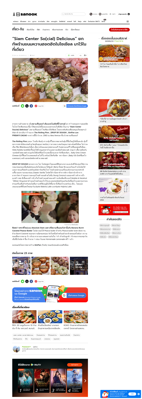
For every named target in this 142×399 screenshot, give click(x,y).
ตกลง (132, 394)
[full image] (21, 266)
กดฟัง (72, 55)
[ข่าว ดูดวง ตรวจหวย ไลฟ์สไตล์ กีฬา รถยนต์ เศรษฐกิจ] (24, 14)
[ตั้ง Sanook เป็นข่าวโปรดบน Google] (50, 293)
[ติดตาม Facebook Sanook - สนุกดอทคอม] (114, 209)
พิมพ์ (33, 55)
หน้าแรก (15, 21)
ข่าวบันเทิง (41, 21)
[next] (85, 381)
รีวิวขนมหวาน (52, 335)
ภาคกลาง (47, 339)
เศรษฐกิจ (54, 21)
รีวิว (26, 339)
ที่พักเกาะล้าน (116, 233)
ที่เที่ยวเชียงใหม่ (104, 233)
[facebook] (31, 106)
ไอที (75, 21)
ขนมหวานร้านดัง (65, 335)
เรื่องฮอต (23, 21)
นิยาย (103, 21)
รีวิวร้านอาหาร (17, 339)
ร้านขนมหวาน (41, 335)
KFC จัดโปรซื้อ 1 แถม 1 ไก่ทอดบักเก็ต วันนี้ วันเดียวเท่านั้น (114, 146)
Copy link (41, 106)
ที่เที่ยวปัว (103, 237)
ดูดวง (34, 21)
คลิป (84, 21)
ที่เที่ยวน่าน (116, 229)
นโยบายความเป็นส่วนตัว (115, 396)
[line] (22, 106)
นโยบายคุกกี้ (124, 396)
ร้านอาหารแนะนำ (36, 339)
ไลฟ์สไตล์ (62, 21)
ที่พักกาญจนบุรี (104, 225)
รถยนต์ (69, 21)
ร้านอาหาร (76, 335)
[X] (27, 106)
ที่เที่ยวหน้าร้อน (113, 237)
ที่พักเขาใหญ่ (116, 225)
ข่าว (29, 21)
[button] (63, 14)
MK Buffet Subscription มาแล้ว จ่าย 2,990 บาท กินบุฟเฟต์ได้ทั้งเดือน (113, 172)
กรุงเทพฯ (56, 339)
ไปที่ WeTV (74, 365)
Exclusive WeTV (94, 21)
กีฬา (48, 21)
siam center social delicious (23, 335)
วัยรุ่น (79, 21)
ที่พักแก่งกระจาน (105, 229)
